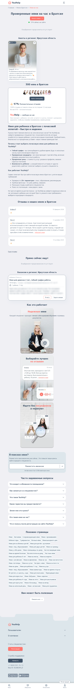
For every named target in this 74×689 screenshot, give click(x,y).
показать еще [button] (40, 232)
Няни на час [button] (34, 8)
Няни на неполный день (17, 586)
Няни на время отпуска (52, 570)
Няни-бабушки (29, 576)
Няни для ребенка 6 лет (17, 557)
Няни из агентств (52, 563)
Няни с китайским (15, 560)
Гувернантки (25, 540)
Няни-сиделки (42, 576)
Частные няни (50, 553)
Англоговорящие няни (52, 550)
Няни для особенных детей (18, 543)
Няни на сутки (27, 563)
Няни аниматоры (36, 570)
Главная (11, 8)
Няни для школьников (48, 579)
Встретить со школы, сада (18, 573)
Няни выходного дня (49, 540)
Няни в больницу (30, 583)
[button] (37, 484)
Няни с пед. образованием (18, 547)
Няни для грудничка (49, 586)
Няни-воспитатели (56, 560)
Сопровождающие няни (31, 537)
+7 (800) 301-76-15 (15, 665)
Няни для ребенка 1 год (28, 566)
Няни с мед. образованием (18, 570)
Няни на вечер (43, 583)
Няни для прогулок (16, 583)
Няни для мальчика (37, 573)
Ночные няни (36, 540)
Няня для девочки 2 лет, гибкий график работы (30, 280)
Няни (10, 537)
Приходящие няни (52, 573)
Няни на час (43, 560)
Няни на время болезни (17, 553)
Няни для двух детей (37, 547)
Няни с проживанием (48, 537)
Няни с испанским (34, 586)
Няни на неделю (46, 557)
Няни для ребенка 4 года (18, 579)
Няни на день (13, 566)
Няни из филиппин (30, 560)
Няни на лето (33, 579)
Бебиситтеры (13, 540)
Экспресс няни (39, 563)
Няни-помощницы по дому (32, 550)
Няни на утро (44, 566)
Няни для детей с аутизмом (40, 543)
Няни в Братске (21, 8)
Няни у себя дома (15, 550)
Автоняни (17, 537)
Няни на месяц (33, 557)
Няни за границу (52, 547)
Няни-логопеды (14, 563)
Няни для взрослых (16, 576)
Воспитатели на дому (35, 553)
